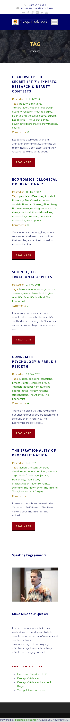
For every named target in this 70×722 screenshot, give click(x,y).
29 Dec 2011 (33, 374)
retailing (35, 208)
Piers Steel (33, 479)
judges (23, 378)
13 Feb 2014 (33, 99)
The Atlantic (36, 394)
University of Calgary (31, 491)
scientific (17, 297)
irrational (34, 107)
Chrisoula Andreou (38, 467)
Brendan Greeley (32, 204)
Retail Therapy (29, 390)
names (51, 289)
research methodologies (37, 111)
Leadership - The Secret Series (30, 119)
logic (15, 475)
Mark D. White (27, 475)
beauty (23, 103)
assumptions (33, 220)
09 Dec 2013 (33, 192)
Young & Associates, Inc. (31, 690)
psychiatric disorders (24, 123)
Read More (23, 162)
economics (18, 216)
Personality (18, 479)
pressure (17, 293)
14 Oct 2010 (33, 463)
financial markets (42, 212)
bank (22, 289)
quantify (17, 111)
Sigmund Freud (40, 382)
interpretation (20, 107)
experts (52, 115)
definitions (35, 103)
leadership (47, 107)
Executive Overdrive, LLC (32, 674)
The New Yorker (33, 487)
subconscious (20, 394)
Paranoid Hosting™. (27, 719)
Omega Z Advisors (28, 678)
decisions (34, 378)
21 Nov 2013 (33, 284)
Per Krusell (31, 200)
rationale (36, 483)
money (41, 289)
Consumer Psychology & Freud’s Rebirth (34, 361)
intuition (17, 386)
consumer (32, 216)
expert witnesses (47, 123)
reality (45, 483)
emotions (46, 378)
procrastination (21, 483)
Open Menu (54, 22)
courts (16, 127)
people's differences (31, 196)
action (23, 467)
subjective (40, 115)
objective (42, 475)
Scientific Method (22, 115)
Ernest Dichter (20, 382)
